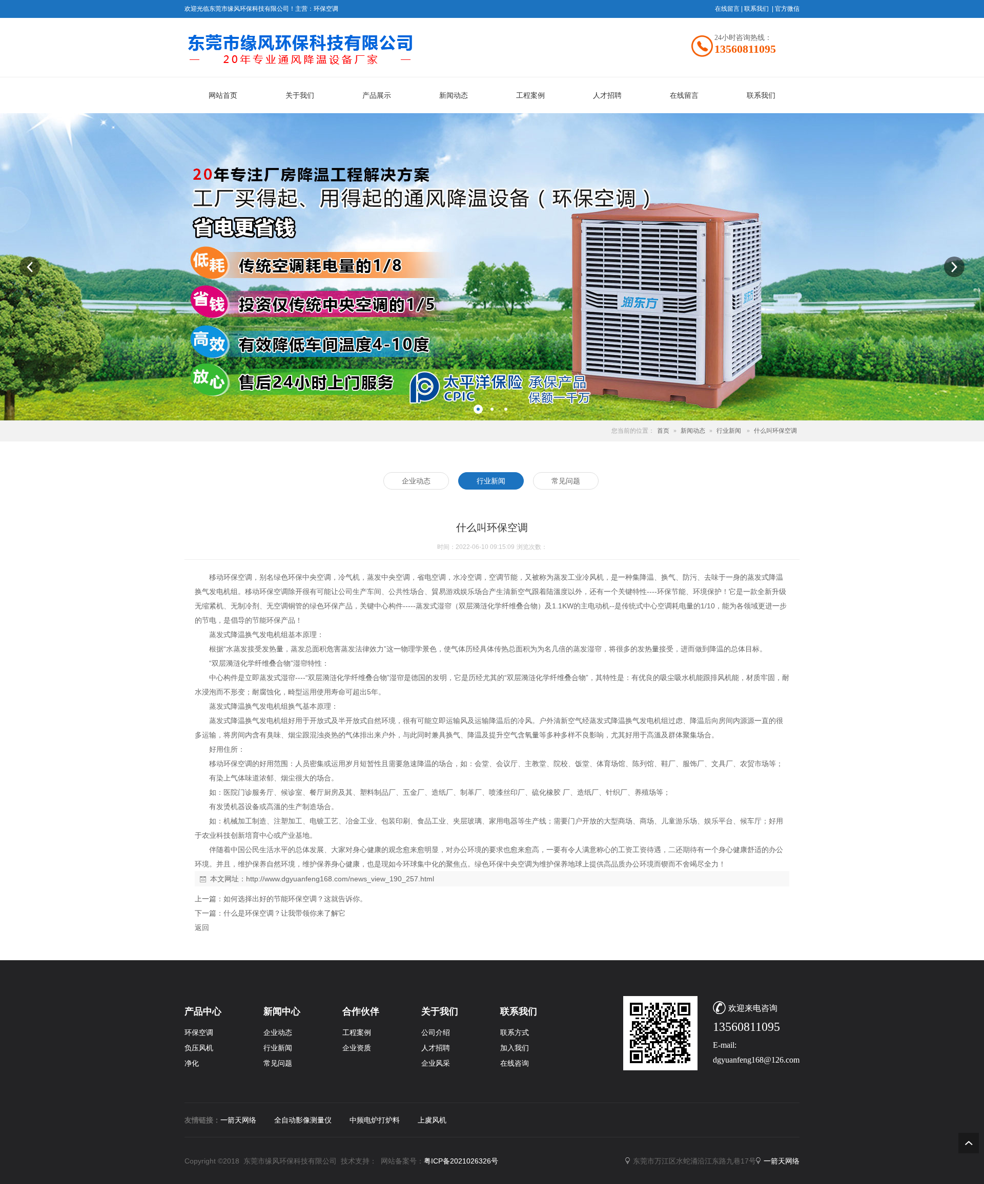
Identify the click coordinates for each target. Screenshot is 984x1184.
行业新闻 (728, 430)
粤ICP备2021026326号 (461, 1161)
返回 (202, 927)
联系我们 (756, 8)
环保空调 (326, 8)
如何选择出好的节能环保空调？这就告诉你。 (295, 899)
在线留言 (727, 8)
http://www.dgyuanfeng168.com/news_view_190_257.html (340, 879)
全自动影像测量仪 (303, 1120)
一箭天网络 (238, 1120)
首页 (663, 430)
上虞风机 (432, 1120)
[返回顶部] (968, 1143)
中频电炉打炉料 (375, 1120)
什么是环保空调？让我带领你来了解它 (284, 913)
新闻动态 (693, 430)
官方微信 (787, 8)
